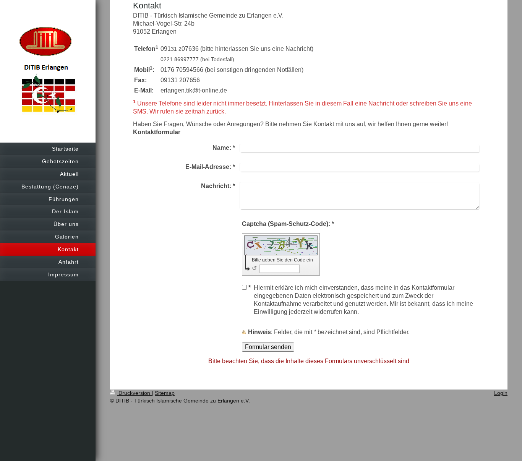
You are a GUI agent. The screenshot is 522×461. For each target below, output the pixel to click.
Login (500, 393)
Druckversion (134, 393)
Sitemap (165, 393)
